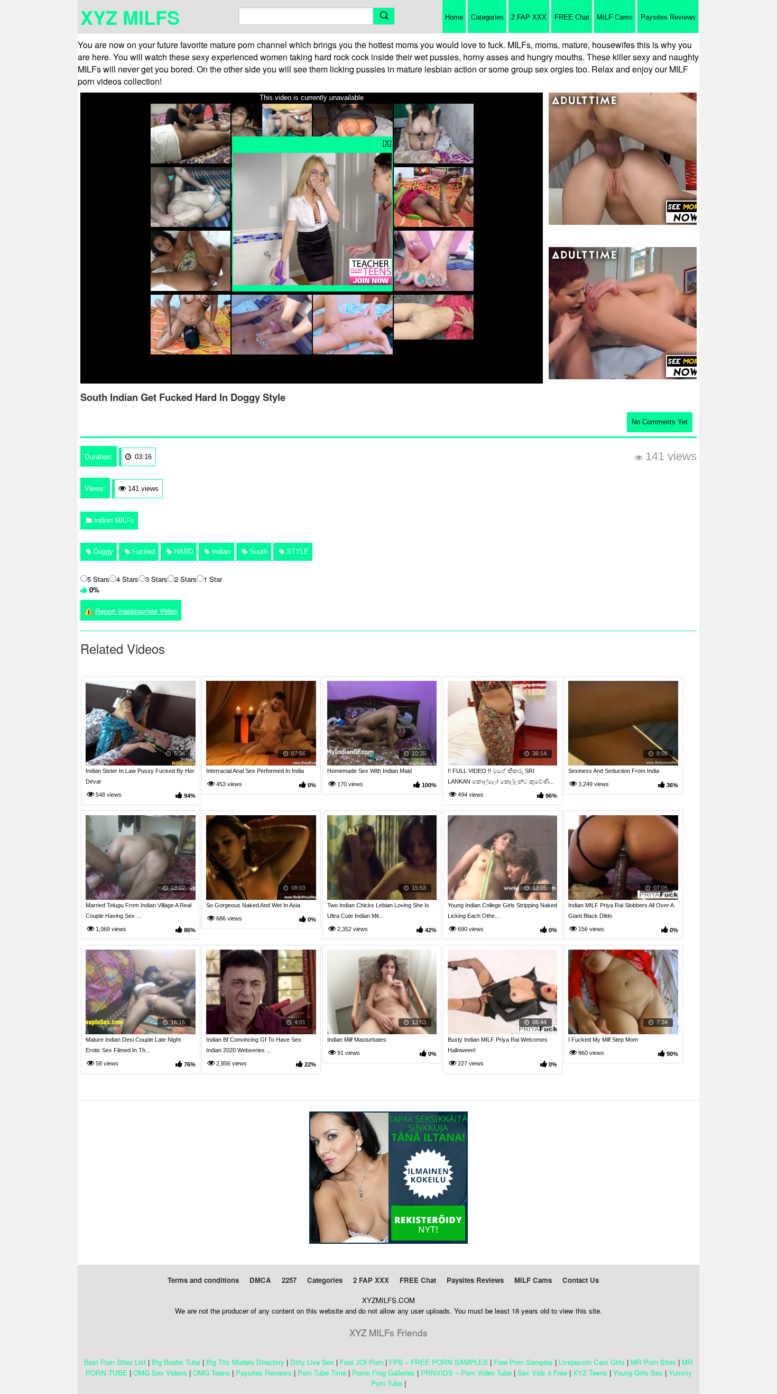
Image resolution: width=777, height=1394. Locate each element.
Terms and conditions (203, 1280)
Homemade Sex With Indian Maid (369, 771)
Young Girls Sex (638, 1373)
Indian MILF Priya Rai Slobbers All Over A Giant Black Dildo (620, 910)
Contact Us (580, 1280)
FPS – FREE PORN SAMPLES (438, 1362)
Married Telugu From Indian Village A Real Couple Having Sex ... (138, 910)
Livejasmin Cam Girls (592, 1362)
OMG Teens (211, 1373)
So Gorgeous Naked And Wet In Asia (253, 905)
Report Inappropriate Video (136, 611)
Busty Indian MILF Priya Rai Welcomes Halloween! (498, 1044)
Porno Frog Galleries (383, 1373)
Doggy (102, 551)
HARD (182, 551)
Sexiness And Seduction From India (613, 771)
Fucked (142, 551)
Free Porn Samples (523, 1362)
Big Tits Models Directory (245, 1362)
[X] (387, 143)
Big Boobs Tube (176, 1362)
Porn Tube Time (322, 1373)
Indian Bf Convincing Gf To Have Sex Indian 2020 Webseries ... (253, 1044)
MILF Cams (615, 17)
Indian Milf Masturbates (356, 1039)
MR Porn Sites (653, 1362)
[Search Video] (383, 16)
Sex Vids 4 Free (542, 1373)
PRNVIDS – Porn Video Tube (466, 1373)
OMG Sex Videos (160, 1373)
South (257, 551)
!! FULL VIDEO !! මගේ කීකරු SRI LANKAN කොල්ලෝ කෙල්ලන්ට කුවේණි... (501, 776)
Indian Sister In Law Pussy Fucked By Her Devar (140, 776)
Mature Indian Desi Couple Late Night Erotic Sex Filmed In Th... (133, 1044)
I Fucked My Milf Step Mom (603, 1039)
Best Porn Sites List (115, 1362)
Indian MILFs (113, 520)
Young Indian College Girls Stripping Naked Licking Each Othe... (502, 910)
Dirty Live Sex (312, 1362)
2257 (289, 1280)
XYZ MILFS (130, 17)
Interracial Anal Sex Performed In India (255, 771)
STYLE (296, 551)
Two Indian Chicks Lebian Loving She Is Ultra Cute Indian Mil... (378, 910)
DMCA (260, 1280)
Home (454, 17)
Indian (220, 551)
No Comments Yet (660, 422)
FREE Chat (571, 17)
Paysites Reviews (668, 17)
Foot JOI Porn (361, 1362)
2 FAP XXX (529, 17)
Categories (487, 17)
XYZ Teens (590, 1373)
